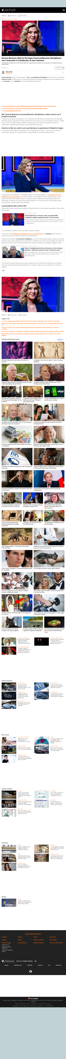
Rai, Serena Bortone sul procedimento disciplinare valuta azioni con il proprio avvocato (29, 106)
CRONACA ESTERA (22, 746)
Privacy (28, 1003)
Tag (49, 965)
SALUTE (52, 737)
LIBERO (4, 1000)
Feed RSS (6, 965)
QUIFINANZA (54, 1000)
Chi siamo (17, 1003)
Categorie (29, 965)
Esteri (35, 937)
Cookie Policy (34, 1003)
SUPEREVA (33, 1001)
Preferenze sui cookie (42, 1003)
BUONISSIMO (60, 1000)
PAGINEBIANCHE (34, 1000)
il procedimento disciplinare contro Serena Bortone (26, 234)
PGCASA (29, 1000)
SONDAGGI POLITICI (22, 800)
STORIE (19, 845)
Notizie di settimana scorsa (7, 950)
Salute (20, 940)
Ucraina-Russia (22, 943)
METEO (19, 854)
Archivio (40, 965)
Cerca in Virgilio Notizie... (25, 961)
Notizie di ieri (5, 945)
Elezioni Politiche (39, 943)
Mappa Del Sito (17, 965)
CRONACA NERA (54, 746)
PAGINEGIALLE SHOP (22, 1000)
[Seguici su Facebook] (30, 971)
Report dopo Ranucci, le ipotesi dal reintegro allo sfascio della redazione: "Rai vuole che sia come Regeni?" (31, 334)
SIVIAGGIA (49, 1000)
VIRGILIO (9, 1000)
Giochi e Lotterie (39, 940)
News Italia (58, 965)
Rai (3, 270)
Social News (53, 940)
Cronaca (4, 937)
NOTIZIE (10, 10)
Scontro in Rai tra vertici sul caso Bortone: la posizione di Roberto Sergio (25, 108)
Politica (20, 937)
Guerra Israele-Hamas (56, 943)
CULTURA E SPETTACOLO (11, 19)
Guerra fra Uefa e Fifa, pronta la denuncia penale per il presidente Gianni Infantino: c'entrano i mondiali (30, 328)
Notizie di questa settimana (6, 947)
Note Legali (23, 1003)
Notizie (9, 961)
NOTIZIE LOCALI (21, 683)
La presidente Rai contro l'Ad (12, 111)
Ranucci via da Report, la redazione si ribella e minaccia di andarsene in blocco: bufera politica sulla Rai (33, 331)
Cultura (4, 940)
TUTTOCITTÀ (41, 1000)
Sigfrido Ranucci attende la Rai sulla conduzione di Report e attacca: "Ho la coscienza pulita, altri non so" (32, 324)
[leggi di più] (62, 72)
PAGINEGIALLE (14, 1000)
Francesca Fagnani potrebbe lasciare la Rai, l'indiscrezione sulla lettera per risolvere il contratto (31, 321)
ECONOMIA (53, 791)
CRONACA (20, 791)
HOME (3, 19)
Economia (53, 937)
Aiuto (50, 1003)
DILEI (45, 1000)
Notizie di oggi (6, 943)
